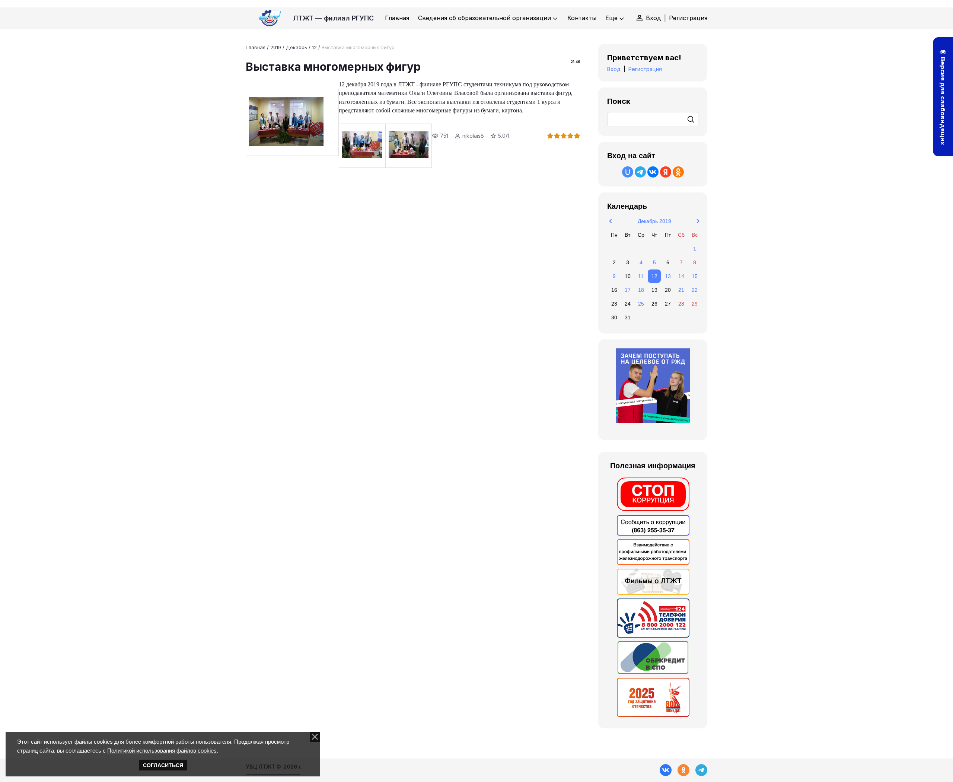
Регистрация (688, 18)
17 (628, 290)
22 (695, 290)
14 (681, 276)
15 (695, 276)
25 (641, 304)
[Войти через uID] (627, 172)
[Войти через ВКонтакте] (653, 172)
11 (641, 276)
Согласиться (163, 765)
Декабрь (296, 47)
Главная (255, 47)
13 (668, 276)
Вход (653, 18)
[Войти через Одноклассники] (678, 172)
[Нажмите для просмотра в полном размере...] (292, 122)
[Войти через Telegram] (640, 172)
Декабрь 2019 (654, 221)
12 (314, 47)
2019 (275, 47)
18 (641, 290)
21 (681, 290)
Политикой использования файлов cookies (162, 750)
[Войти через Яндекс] (665, 172)
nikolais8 (473, 136)
